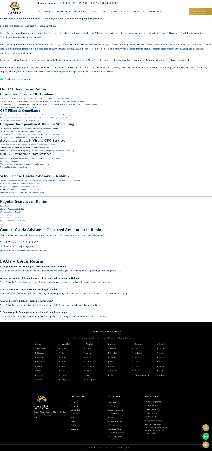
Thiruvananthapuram (142, 375)
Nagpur (39, 366)
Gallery (125, 11)
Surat (88, 375)
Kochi (137, 357)
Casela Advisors (99, 448)
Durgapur (162, 348)
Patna (39, 371)
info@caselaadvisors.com (153, 421)
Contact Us (75, 429)
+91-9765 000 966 (151, 417)
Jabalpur (40, 357)
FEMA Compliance (114, 437)
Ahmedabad (66, 344)
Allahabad (89, 344)
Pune (63, 371)
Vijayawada (66, 380)
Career (73, 421)
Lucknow (65, 362)
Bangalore (138, 344)
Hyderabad (138, 353)
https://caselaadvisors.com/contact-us (29, 250)
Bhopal (161, 344)
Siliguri (161, 371)
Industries (79, 11)
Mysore (161, 362)
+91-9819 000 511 (151, 409)
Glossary (92, 11)
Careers (113, 11)
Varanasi (40, 380)
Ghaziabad (40, 353)
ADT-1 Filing (112, 425)
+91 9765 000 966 (109, 3)
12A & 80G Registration (116, 433)
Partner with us (155, 11)
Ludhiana (89, 362)
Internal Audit (112, 418)
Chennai (89, 348)
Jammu (88, 357)
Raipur (88, 371)
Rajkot (137, 371)
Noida (112, 366)
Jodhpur (113, 357)
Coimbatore (114, 348)
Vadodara (162, 375)
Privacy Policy (126, 448)
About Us (74, 406)
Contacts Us (138, 11)
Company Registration (115, 410)
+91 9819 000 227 (88, 3)
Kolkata (161, 357)
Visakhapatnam (91, 380)
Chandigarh (66, 348)
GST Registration (114, 402)
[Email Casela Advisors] (205, 444)
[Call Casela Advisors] (205, 427)
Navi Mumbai (90, 366)
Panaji (137, 366)
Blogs (103, 11)
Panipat (161, 366)
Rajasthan (113, 371)
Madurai (113, 362)
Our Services (63, 11)
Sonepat (40, 375)
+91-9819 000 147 (151, 413)
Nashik (64, 366)
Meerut (137, 362)
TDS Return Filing (114, 429)
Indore (161, 353)
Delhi (137, 348)
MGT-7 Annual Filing (115, 421)
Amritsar (113, 344)
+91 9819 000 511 (66, 3)
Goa (63, 353)
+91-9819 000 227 (151, 406)
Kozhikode (41, 362)
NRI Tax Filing (113, 414)
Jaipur (64, 357)
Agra (39, 344)
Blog (72, 418)
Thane (112, 375)
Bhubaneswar (41, 348)
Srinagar (64, 375)
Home (38, 11)
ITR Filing (111, 406)
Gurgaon (89, 353)
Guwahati (113, 353)
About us (49, 11)
